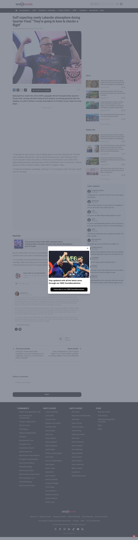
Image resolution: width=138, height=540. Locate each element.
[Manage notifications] (134, 536)
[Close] (88, 248)
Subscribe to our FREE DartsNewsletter (69, 289)
